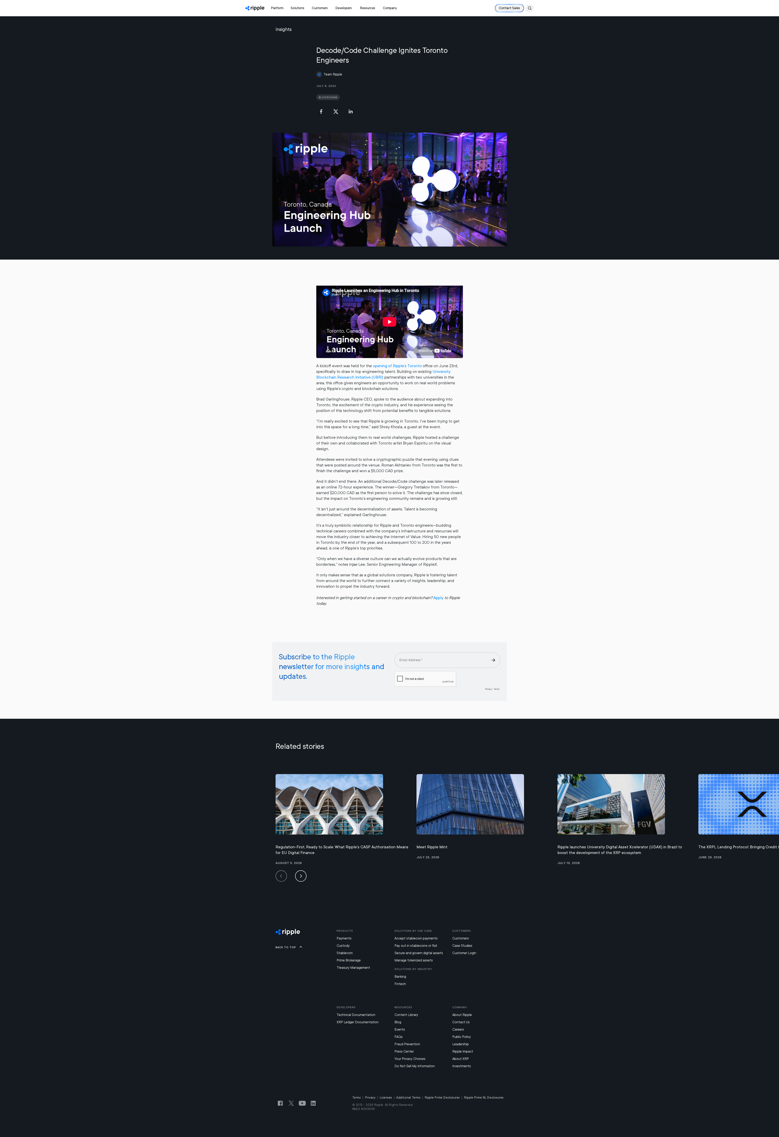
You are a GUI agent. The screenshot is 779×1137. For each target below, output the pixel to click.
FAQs (398, 1037)
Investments (461, 1066)
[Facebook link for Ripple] (280, 1103)
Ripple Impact (462, 1051)
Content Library (406, 1015)
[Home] (254, 8)
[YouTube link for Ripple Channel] (302, 1103)
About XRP (460, 1059)
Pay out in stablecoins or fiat (415, 946)
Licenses (386, 1097)
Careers (458, 1029)
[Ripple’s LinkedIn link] (313, 1103)
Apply (438, 597)
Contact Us (461, 1022)
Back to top (286, 947)
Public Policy (461, 1037)
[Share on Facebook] (321, 111)
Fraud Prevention (407, 1044)
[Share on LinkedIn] (350, 111)
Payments (344, 938)
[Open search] (530, 8)
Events (399, 1029)
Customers (460, 938)
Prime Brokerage (349, 960)
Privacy (370, 1097)
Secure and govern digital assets (418, 953)
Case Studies (462, 946)
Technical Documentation (356, 1015)
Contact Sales (509, 8)
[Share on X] (336, 111)
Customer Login (464, 953)
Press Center (404, 1051)
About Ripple (462, 1015)
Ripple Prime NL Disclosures (484, 1097)
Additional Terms (408, 1097)
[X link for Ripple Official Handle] (291, 1103)
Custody (343, 946)
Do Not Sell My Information (414, 1066)
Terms (356, 1097)
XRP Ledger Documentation (358, 1022)
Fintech (400, 984)
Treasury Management (353, 968)
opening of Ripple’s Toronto (397, 366)
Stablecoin (345, 953)
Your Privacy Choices (409, 1059)
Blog (397, 1022)
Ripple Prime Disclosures (442, 1097)
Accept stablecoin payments (416, 938)
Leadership (460, 1044)
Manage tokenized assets (413, 960)
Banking (400, 977)
